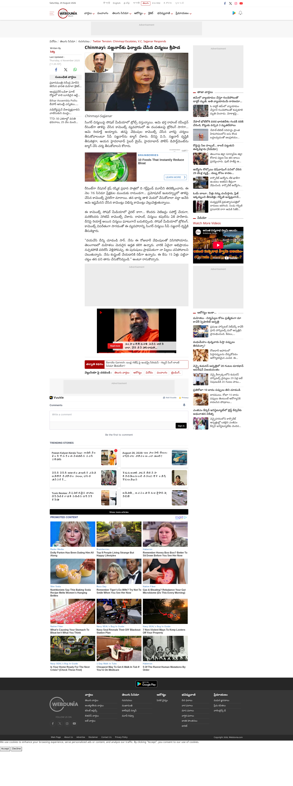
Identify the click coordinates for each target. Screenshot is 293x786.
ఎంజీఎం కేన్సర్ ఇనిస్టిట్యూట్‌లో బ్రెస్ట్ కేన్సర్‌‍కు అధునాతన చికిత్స (217, 412)
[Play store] (234, 13)
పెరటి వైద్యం (162, 700)
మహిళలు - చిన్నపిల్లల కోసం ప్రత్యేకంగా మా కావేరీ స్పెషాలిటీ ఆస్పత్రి (217, 320)
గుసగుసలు (84, 41)
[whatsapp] (75, 69)
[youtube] (241, 3)
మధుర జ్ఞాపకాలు (221, 700)
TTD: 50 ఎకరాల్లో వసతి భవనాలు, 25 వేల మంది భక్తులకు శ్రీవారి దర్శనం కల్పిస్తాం (63, 120)
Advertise (80, 737)
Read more (115, 346)
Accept (5, 749)
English (117, 3)
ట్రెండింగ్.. (176, 373)
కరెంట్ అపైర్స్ (91, 710)
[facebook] (225, 3)
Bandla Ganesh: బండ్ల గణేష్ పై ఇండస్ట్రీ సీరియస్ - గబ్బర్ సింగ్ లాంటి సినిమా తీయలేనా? (142, 364)
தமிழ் (127, 3)
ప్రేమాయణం (182, 13)
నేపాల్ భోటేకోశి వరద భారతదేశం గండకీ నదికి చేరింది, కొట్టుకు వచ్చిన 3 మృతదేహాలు (218, 123)
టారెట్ (184, 726)
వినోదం (53, 41)
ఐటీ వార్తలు (90, 721)
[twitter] (230, 3)
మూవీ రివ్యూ (128, 716)
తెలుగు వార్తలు (121, 373)
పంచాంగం (102, 13)
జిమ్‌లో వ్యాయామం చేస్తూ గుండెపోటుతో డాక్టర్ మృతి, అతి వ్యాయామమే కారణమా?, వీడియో (217, 100)
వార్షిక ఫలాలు (188, 716)
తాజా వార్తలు (205, 92)
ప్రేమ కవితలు (220, 705)
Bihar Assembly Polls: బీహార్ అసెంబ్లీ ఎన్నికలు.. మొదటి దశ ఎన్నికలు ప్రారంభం (64, 102)
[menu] (53, 13)
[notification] (240, 13)
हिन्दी (106, 3)
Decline (16, 749)
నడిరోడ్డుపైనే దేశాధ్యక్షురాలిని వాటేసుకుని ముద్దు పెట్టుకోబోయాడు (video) (65, 111)
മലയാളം (156, 3)
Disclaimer (93, 737)
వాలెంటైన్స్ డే (220, 710)
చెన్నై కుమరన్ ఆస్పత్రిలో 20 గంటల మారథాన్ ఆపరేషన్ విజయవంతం (218, 368)
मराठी (136, 3)
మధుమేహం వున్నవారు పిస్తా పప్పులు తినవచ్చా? (214, 344)
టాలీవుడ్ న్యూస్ (129, 710)
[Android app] (146, 684)
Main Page (56, 737)
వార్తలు (88, 13)
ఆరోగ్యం (138, 13)
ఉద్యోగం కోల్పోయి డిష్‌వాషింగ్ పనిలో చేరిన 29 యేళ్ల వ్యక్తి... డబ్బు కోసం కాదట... (217, 171)
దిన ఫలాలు (187, 700)
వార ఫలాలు (187, 705)
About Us (68, 737)
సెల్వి (52, 52)
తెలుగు (146, 3)
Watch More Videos (207, 224)
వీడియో (201, 218)
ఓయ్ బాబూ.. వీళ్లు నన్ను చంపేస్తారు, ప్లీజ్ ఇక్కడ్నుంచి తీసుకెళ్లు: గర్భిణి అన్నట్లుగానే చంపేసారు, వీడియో (216, 195)
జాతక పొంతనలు (189, 721)
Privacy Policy (121, 737)
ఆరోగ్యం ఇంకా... (206, 313)
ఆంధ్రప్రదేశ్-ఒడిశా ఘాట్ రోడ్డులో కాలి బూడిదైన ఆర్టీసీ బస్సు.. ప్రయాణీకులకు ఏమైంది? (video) (65, 93)
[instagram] (235, 3)
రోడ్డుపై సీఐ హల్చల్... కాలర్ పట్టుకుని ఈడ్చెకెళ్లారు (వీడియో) (213, 147)
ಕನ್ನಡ (167, 3)
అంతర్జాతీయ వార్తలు (94, 705)
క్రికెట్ (150, 13)
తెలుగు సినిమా (120, 13)
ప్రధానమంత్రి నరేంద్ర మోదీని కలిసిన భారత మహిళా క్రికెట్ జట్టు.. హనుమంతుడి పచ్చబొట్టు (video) (64, 84)
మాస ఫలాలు (188, 710)
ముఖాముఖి (127, 705)
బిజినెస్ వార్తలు (92, 716)
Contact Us (106, 737)
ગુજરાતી (179, 3)
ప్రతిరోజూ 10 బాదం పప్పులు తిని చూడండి (216, 390)
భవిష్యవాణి (163, 13)
